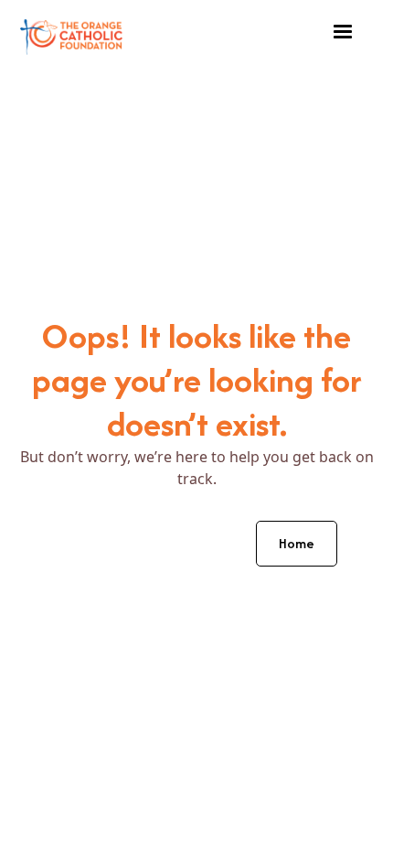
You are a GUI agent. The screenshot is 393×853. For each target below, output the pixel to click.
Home (296, 543)
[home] (71, 32)
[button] (343, 32)
